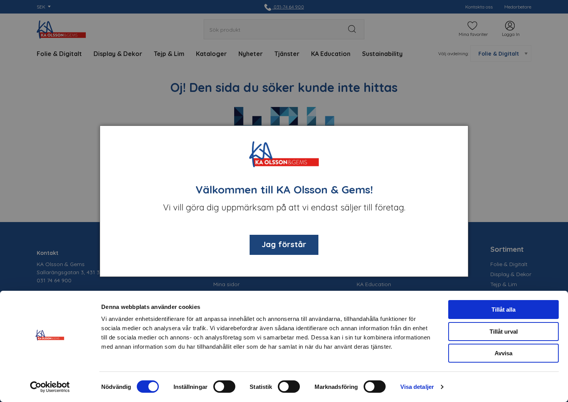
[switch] (224, 386)
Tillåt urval (504, 331)
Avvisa (503, 353)
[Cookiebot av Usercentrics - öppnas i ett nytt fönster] (50, 387)
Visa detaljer (417, 386)
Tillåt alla (503, 309)
